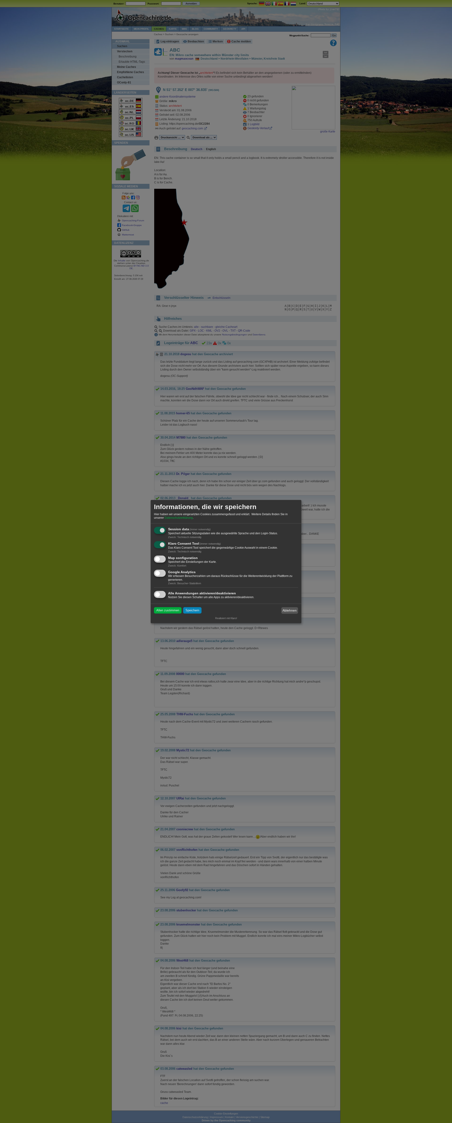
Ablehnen (289, 610)
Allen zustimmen (167, 610)
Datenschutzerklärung (179, 518)
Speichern (192, 610)
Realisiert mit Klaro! (226, 618)
